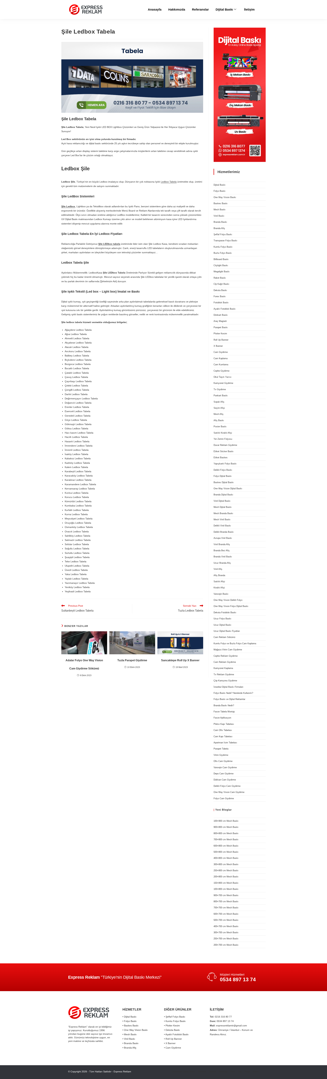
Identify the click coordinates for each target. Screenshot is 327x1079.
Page (247, 1071)
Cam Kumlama (221, 364)
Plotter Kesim (220, 333)
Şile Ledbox (68, 206)
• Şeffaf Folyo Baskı (174, 1016)
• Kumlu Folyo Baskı (175, 1021)
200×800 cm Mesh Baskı (226, 876)
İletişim (249, 9)
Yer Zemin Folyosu (223, 439)
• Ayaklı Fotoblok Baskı (176, 1034)
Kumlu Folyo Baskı (223, 247)
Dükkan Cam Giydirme (225, 779)
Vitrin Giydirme (221, 755)
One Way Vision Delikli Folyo (228, 600)
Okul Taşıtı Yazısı (222, 377)
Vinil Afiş (218, 569)
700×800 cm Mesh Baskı (226, 839)
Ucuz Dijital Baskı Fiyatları (227, 631)
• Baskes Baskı (130, 1025)
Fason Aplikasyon (222, 717)
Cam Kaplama (221, 358)
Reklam (202, 1071)
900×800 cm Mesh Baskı (226, 827)
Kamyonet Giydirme (223, 383)
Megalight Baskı (222, 271)
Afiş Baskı (219, 420)
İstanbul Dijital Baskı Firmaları (228, 687)
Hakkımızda (176, 9)
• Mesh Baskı (129, 1034)
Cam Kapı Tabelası (223, 736)
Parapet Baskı (221, 327)
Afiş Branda (219, 575)
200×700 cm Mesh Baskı (226, 945)
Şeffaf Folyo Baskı (223, 234)
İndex (256, 1071)
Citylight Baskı (221, 265)
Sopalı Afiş (219, 402)
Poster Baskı (220, 426)
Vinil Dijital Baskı (222, 501)
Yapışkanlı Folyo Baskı (225, 463)
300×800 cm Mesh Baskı (226, 864)
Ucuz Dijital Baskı (222, 625)
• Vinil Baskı (128, 1038)
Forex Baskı (220, 296)
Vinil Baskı (219, 216)
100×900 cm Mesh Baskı (226, 821)
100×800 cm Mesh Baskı (226, 889)
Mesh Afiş (218, 414)
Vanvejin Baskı (221, 594)
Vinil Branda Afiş (222, 544)
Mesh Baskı (219, 209)
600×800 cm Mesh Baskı (226, 846)
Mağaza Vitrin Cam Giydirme (228, 649)
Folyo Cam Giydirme (224, 798)
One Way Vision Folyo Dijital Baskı (231, 606)
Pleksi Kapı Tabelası (224, 724)
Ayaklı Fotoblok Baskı (225, 309)
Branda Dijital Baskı (223, 494)
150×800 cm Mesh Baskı (226, 883)
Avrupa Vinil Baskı (223, 538)
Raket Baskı (220, 278)
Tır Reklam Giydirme (224, 674)
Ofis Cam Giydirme (223, 761)
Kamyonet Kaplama (223, 668)
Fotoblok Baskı (221, 302)
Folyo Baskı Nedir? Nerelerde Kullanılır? (233, 693)
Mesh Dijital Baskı (223, 507)
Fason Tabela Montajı (224, 711)
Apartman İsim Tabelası (225, 742)
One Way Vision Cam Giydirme (229, 792)
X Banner (218, 346)
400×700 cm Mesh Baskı (226, 926)
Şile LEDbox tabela (109, 244)
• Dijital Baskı (129, 1016)
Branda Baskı (220, 222)
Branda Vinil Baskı (223, 556)
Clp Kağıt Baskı (221, 284)
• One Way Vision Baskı (135, 1030)
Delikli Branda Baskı (224, 532)
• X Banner (170, 1043)
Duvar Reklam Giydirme (225, 445)
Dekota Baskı (220, 290)
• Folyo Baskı (129, 1021)
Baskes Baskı (221, 203)
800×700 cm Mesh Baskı (226, 901)
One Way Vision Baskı (225, 197)
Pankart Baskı (221, 395)
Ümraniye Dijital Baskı (183, 1071)
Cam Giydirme (221, 352)
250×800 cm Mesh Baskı (226, 870)
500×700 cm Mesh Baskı (226, 920)
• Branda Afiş (129, 1047)
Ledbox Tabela (169, 181)
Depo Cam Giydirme (223, 773)
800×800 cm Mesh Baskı (226, 833)
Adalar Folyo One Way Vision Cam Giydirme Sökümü (84, 664)
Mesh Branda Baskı (223, 513)
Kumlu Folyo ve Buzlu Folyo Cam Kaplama (235, 643)
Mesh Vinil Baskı (222, 519)
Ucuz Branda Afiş (222, 563)
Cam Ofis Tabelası (223, 730)
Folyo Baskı (219, 191)
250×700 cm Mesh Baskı (226, 938)
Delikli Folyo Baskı (223, 470)
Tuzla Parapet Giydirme (132, 660)
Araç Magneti (220, 321)
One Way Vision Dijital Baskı (228, 488)
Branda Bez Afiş (222, 550)
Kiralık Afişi (219, 587)
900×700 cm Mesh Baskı (226, 895)
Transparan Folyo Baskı (225, 240)
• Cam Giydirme (172, 1047)
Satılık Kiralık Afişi (223, 433)
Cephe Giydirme (221, 371)
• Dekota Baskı (172, 1030)
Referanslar (200, 9)
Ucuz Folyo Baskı (222, 618)
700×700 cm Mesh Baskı (226, 907)
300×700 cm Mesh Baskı (226, 932)
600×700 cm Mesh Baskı (226, 914)
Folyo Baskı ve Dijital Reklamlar (229, 699)
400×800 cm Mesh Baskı (226, 858)
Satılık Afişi (219, 581)
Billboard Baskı (221, 259)
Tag (240, 1071)
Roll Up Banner (221, 340)
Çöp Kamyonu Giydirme (225, 680)
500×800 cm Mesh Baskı (226, 852)
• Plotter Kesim (172, 1025)
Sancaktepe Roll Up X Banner (180, 660)
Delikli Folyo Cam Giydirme (227, 786)
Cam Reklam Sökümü (224, 637)
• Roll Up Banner (173, 1038)
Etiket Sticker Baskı (223, 451)
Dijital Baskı (224, 9)
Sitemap (223, 1071)
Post (232, 1071)
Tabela (212, 1071)
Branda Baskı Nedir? (224, 705)
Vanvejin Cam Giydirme (225, 767)
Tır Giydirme (220, 389)
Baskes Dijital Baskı (224, 482)
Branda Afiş (219, 228)
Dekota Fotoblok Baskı (225, 612)
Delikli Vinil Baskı (222, 525)
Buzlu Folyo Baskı (223, 253)
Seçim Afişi (219, 408)
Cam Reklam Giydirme (225, 662)
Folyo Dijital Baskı (223, 476)
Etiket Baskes (221, 457)
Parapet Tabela (221, 748)
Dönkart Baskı (221, 315)
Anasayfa (154, 9)
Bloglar (227, 809)
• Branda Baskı (130, 1043)
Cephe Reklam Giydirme (226, 656)
